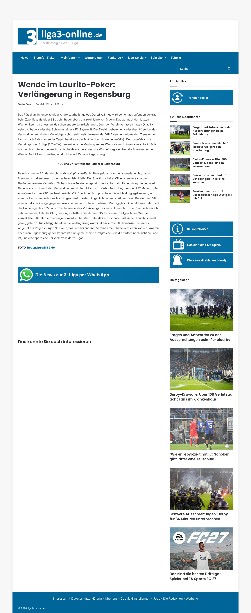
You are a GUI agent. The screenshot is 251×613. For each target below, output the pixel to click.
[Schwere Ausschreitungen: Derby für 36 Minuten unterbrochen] (201, 489)
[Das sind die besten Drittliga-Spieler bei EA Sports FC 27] (201, 548)
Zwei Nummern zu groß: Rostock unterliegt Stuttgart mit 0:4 (212, 194)
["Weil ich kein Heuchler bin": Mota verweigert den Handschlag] (180, 148)
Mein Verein (69, 57)
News (24, 57)
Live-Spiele (136, 57)
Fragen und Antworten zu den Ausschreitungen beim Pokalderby (212, 130)
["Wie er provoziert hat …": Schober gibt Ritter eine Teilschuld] (180, 180)
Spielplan (157, 57)
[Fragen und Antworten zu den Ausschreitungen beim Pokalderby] (180, 132)
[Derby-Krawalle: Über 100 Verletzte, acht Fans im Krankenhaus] (180, 164)
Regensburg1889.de (41, 247)
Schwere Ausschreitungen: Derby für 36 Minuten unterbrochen (199, 517)
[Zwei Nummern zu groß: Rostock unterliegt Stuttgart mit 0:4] (180, 196)
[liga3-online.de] (62, 36)
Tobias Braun (25, 104)
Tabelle (176, 57)
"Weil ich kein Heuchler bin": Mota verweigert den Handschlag (211, 146)
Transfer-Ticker (44, 57)
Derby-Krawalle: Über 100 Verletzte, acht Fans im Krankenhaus (210, 162)
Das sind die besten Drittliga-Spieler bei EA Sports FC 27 (195, 576)
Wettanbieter (94, 57)
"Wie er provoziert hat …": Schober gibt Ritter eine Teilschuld (209, 178)
